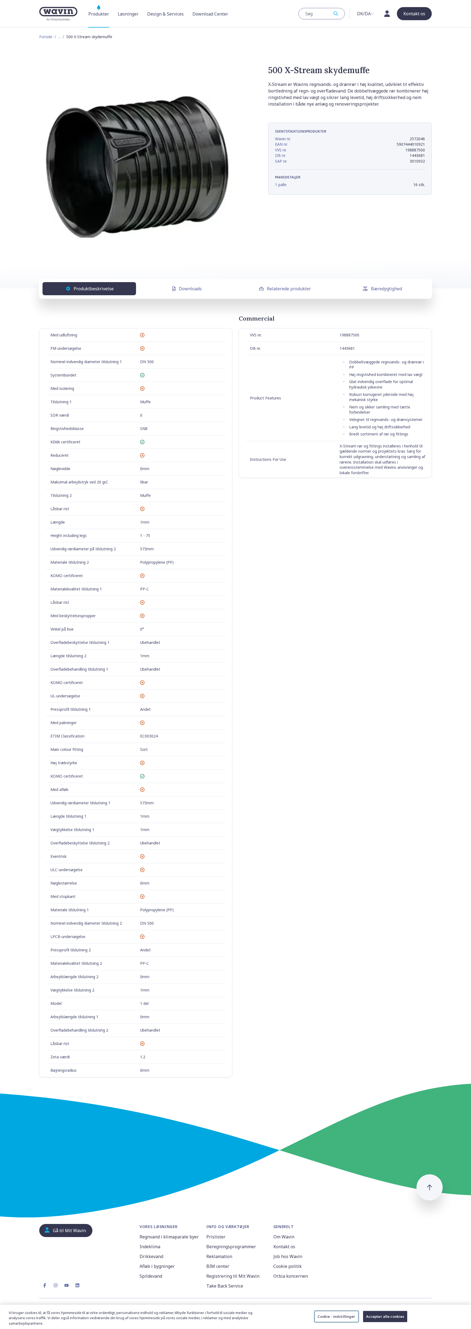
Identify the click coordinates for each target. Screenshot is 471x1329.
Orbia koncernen (290, 1276)
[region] (235, 1317)
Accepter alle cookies (385, 1316)
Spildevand (151, 1276)
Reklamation (219, 1256)
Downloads (190, 289)
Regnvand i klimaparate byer (169, 1237)
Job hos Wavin (287, 1256)
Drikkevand (151, 1256)
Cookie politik (287, 1266)
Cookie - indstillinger (336, 1316)
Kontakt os (284, 1247)
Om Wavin (283, 1237)
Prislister (215, 1237)
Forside (45, 36)
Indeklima (150, 1247)
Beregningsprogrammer (231, 1247)
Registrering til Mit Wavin (232, 1276)
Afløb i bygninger (157, 1266)
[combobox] (321, 13)
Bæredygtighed (386, 289)
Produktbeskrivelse (94, 289)
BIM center (217, 1266)
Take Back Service (224, 1286)
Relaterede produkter (289, 289)
